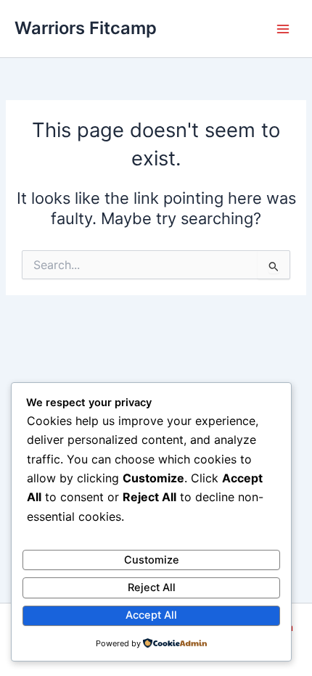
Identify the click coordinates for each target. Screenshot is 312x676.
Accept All (151, 615)
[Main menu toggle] (282, 28)
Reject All (152, 587)
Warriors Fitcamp (86, 27)
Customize (151, 559)
